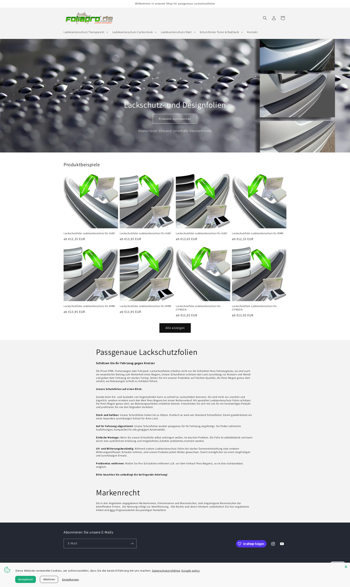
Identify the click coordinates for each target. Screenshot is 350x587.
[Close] (346, 567)
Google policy (190, 570)
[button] (85, 32)
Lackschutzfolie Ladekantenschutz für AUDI (89, 233)
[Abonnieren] (131, 543)
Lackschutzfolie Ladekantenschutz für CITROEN (198, 308)
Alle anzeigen (175, 328)
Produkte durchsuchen (175, 119)
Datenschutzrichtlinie (166, 570)
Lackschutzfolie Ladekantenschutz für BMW (257, 233)
